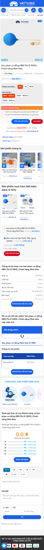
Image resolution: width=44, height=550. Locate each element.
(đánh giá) (28, 73)
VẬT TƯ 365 (6, 539)
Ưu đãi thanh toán (10, 108)
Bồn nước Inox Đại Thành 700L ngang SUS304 (26, 213)
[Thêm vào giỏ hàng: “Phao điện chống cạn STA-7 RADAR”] (40, 166)
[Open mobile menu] (3, 10)
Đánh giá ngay (22, 459)
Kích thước (6, 92)
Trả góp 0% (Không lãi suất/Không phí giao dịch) (22, 114)
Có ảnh (23, 474)
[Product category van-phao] (27, 395)
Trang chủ (5, 15)
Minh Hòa (38, 299)
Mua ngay (37, 121)
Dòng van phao (8, 87)
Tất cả (7, 470)
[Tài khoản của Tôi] (33, 10)
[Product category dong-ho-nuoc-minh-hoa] (10, 395)
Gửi (22, 517)
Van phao (31, 15)
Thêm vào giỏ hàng (21, 121)
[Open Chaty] (4, 546)
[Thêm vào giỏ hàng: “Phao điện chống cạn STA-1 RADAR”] (22, 166)
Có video (14, 474)
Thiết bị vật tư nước (18, 15)
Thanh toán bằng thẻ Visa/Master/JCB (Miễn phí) (21, 112)
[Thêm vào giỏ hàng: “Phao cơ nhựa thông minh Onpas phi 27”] (4, 166)
